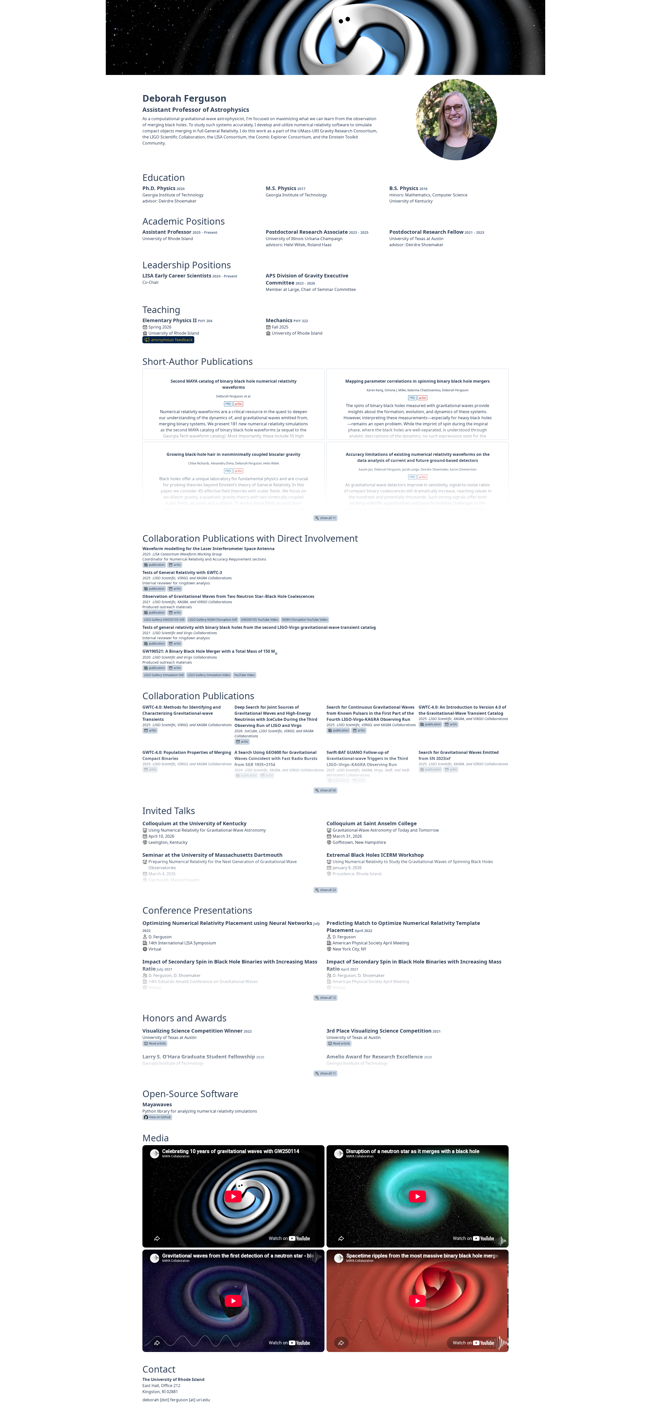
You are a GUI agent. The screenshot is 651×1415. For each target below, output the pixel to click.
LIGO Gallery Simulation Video (209, 675)
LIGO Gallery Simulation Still (164, 675)
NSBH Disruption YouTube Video (305, 619)
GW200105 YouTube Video (259, 619)
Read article (157, 1043)
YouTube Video (244, 675)
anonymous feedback (172, 340)
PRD (228, 404)
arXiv (238, 404)
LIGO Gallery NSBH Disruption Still (212, 619)
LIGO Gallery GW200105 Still (164, 619)
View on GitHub (160, 1117)
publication (157, 565)
